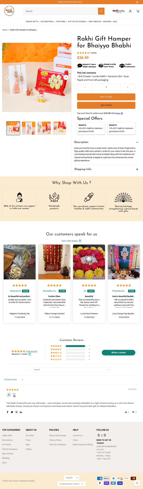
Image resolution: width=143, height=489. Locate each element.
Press (28, 440)
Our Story (30, 435)
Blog (28, 444)
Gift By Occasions (77, 22)
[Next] (66, 77)
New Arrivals (95, 22)
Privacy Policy (55, 440)
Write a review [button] (118, 352)
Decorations (47, 22)
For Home (61, 22)
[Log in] (130, 11)
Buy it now (106, 105)
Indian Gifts (32, 22)
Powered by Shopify (26, 481)
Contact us (77, 435)
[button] (83, 53)
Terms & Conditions (57, 444)
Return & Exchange (57, 435)
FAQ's (75, 440)
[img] (20, 285)
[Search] (101, 11)
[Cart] (138, 11)
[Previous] (7, 77)
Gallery (29, 449)
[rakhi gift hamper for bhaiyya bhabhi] (36, 77)
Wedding (107, 22)
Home (4, 30)
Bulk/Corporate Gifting (83, 444)
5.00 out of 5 (31, 351)
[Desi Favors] (9, 11)
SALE (115, 22)
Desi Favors (13, 481)
